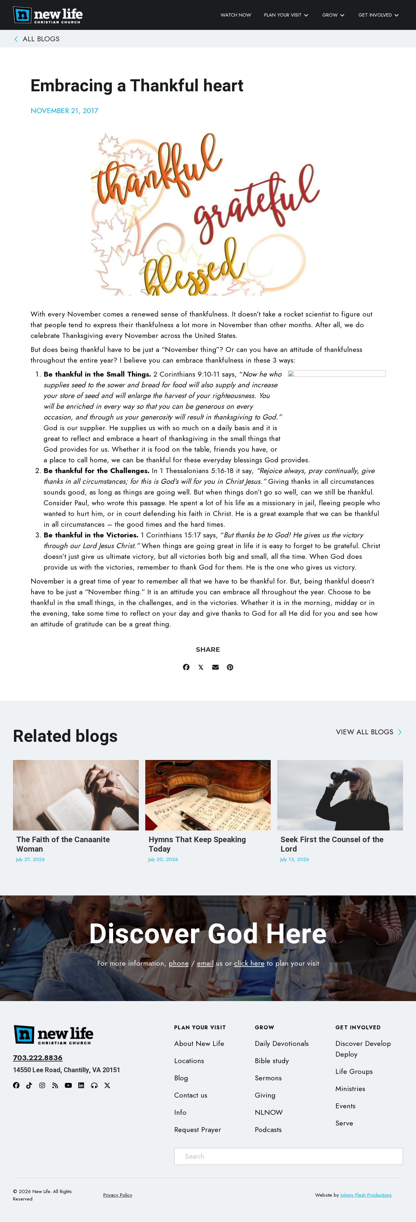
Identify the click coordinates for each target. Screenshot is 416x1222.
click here (249, 963)
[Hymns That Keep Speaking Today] (208, 815)
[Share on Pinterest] (230, 667)
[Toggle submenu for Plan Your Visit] (306, 15)
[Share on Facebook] (186, 667)
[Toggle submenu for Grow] (342, 15)
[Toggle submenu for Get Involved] (396, 15)
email (205, 963)
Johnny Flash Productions (366, 1195)
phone (179, 963)
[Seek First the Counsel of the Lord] (340, 815)
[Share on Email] (215, 667)
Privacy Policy (117, 1195)
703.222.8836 (38, 1057)
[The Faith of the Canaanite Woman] (76, 815)
